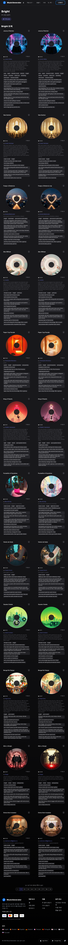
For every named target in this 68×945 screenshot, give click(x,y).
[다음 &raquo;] (51, 889)
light (5, 443)
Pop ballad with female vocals (12, 295)
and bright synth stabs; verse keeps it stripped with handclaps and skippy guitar (16, 374)
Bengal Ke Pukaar (8, 670)
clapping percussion (9, 371)
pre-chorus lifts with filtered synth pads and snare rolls (15, 516)
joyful (5, 365)
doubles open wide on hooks (11, 234)
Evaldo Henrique (9, 143)
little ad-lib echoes (9, 313)
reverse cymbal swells (10, 785)
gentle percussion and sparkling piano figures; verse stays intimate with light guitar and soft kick (16, 851)
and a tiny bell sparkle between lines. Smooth (16, 594)
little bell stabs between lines (11, 529)
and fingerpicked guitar (10, 306)
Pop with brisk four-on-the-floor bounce (14, 369)
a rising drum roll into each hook (12, 734)
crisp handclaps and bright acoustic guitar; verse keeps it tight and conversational (16, 649)
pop (5, 73)
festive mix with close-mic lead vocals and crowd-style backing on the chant (15, 737)
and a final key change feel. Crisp (12, 461)
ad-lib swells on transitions (11, 658)
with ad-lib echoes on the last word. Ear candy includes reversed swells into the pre (16, 236)
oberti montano (9, 632)
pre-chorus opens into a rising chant (13, 91)
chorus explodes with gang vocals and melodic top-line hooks (16, 94)
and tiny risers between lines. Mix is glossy (15, 241)
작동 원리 (32, 905)
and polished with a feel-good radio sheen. (15, 534)
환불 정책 (58, 910)
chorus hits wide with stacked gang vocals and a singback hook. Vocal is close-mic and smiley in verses (16, 382)
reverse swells (14, 77)
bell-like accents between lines (12, 459)
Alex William (7, 251)
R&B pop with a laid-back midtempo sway (15, 576)
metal (9, 783)
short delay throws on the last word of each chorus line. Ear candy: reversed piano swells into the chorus (15, 867)
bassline (11, 75)
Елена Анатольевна (9, 812)
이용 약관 (58, 907)
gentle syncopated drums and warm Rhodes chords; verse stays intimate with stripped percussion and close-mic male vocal (15, 580)
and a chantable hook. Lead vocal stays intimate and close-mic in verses (16, 231)
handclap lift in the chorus (10, 722)
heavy (14, 783)
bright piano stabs (8, 445)
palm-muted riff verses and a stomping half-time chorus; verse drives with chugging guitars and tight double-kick (16, 791)
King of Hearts (7, 399)
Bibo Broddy (8, 501)
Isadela (7, 280)
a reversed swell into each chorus (12, 592)
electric (22, 73)
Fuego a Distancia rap (45, 186)
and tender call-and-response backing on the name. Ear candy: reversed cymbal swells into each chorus (16, 317)
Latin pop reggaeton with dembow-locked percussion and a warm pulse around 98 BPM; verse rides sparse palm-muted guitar (16, 222)
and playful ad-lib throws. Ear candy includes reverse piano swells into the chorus (15, 527)
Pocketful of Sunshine (10, 473)
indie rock (17, 75)
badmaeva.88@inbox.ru (11, 841)
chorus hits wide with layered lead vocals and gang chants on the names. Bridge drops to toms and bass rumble (16, 798)
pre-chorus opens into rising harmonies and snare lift (15, 377)
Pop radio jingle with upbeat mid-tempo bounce (16, 647)
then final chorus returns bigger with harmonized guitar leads (16, 801)
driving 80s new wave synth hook (12, 84)
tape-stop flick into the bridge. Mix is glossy (15, 391)
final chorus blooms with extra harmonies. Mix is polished (16, 873)
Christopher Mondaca (10, 360)
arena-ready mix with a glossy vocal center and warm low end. (16, 464)
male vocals (7, 159)
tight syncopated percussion (11, 719)
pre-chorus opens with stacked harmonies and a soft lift (16, 584)
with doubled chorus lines (10, 297)
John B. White (8, 59)
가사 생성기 (46, 905)
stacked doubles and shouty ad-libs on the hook (16, 103)
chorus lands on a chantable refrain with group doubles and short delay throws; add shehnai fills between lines (16, 731)
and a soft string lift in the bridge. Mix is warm (15, 322)
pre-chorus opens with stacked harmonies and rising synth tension (16, 452)
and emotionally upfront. (10, 243)
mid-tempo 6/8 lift (8, 163)
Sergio (6, 774)
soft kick (19, 292)
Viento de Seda (8, 542)
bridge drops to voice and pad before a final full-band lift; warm (16, 175)
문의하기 (31, 908)
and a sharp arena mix (9, 804)
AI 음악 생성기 (47, 902)
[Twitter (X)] (65, 941)
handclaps (11, 218)
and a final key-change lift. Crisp (12, 532)
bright (27, 73)
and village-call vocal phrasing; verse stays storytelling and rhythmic (15, 724)
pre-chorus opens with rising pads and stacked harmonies (16, 299)
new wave (6, 77)
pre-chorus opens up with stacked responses (16, 727)
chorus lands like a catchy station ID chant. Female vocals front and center (15, 653)
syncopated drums (21, 443)
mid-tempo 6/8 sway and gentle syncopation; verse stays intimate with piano (16, 303)
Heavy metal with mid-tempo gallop (13, 787)
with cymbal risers (8, 105)
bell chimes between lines (11, 389)
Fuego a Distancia (9, 186)
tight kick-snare (20, 506)
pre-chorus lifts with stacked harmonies (14, 644)
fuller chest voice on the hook (11, 863)
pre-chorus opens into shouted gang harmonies (16, 794)
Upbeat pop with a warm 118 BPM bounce (14, 508)
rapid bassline (7, 86)
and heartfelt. (7, 876)
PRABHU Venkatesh (10, 427)
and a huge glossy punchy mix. (12, 107)
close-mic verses (8, 861)
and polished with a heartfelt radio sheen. (14, 324)
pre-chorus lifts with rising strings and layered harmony (16, 855)
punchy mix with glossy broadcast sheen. (14, 662)
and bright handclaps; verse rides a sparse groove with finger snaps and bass (15, 513)
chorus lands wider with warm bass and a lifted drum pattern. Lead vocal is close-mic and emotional (16, 310)
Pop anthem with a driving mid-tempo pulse (15, 447)
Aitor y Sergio (7, 746)
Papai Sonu (8, 698)
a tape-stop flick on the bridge (12, 239)
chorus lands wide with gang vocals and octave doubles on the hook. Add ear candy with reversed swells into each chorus (16, 456)
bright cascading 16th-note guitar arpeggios (15, 81)
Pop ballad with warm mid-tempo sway (14, 847)
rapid (8, 73)
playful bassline (17, 365)
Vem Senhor (7, 115)
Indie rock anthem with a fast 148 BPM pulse (15, 79)
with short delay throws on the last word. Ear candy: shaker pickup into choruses (15, 386)
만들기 (38, 2)
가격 (44, 2)
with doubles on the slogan (11, 656)
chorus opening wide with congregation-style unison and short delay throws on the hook (16, 171)
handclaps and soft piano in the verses (14, 165)
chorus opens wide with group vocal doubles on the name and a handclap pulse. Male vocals (16, 858)
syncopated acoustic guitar (11, 510)
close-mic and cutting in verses (12, 100)
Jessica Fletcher (8, 31)
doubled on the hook (9, 367)
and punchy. (25, 365)
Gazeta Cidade (8, 604)
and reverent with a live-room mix (12, 178)
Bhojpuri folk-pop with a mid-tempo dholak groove (15, 717)
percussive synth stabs (21, 218)
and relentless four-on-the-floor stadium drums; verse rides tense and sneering (16, 88)
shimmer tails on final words (11, 320)
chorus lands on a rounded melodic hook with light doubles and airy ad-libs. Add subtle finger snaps (16, 589)
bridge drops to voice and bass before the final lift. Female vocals (16, 98)
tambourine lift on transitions (11, 870)
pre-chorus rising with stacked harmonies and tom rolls (16, 168)
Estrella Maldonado (10, 214)
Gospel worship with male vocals (12, 161)
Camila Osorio (8, 570)
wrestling (23, 75)
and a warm (11, 714)
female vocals (15, 73)
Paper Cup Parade (9, 332)
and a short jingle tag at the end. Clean (14, 660)
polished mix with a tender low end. (13, 596)
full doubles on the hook (10, 524)
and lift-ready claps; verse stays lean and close (16, 449)
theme (5, 75)
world (13, 443)
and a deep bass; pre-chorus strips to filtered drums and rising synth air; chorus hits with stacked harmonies (16, 227)
